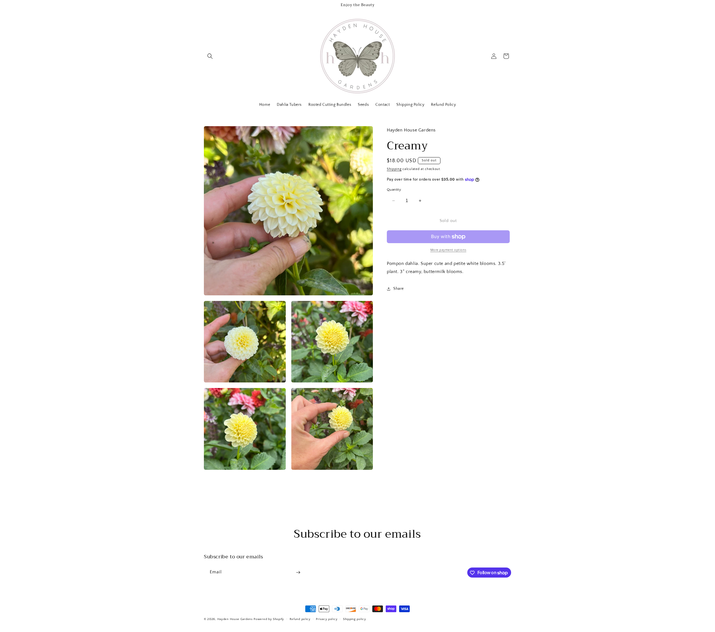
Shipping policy (354, 619)
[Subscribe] (298, 572)
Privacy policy (326, 619)
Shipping (394, 169)
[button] (210, 56)
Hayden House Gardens (235, 619)
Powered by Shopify (269, 619)
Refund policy (300, 619)
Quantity (394, 189)
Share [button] (398, 288)
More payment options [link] (448, 250)
